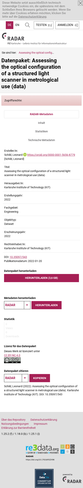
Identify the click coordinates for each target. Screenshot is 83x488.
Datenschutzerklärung (32, 16)
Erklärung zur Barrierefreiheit (18, 427)
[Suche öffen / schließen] (27, 25)
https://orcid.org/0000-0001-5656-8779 (51, 154)
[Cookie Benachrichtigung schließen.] (80, 3)
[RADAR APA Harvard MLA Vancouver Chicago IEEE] (16, 378)
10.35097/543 (18, 257)
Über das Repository (13, 419)
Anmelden (65, 25)
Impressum (40, 423)
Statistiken (41, 131)
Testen (41, 25)
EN (17, 25)
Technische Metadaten (41, 140)
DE (9, 25)
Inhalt (41, 122)
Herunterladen (46, 305)
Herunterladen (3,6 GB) (41, 277)
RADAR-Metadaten (41, 114)
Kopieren (39, 378)
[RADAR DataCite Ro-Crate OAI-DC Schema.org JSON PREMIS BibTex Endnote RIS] (17, 305)
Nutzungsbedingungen (15, 423)
